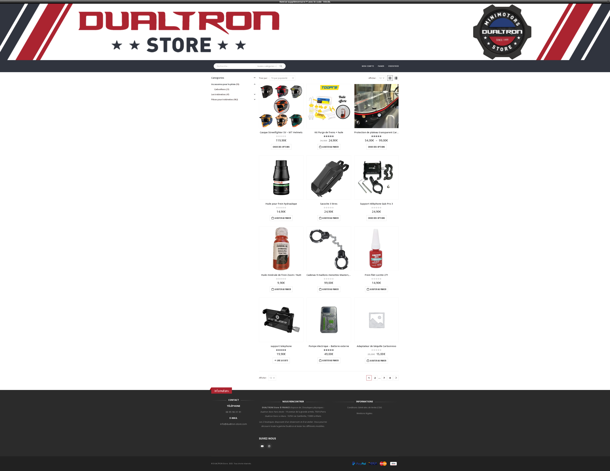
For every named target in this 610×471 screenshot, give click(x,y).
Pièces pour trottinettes (222, 99)
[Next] (396, 377)
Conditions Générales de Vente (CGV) (364, 407)
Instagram (269, 446)
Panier (381, 66)
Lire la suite (282, 360)
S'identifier (393, 66)
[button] (390, 78)
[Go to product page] (281, 106)
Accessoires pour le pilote (223, 84)
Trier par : (263, 78)
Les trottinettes (218, 94)
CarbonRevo (220, 89)
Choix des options (281, 146)
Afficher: (372, 78)
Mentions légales (364, 413)
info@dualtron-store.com (233, 423)
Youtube (262, 446)
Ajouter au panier (330, 146)
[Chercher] (281, 66)
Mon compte (368, 66)
